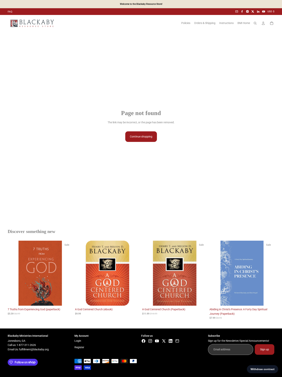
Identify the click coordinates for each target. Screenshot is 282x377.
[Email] (236, 11)
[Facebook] (242, 11)
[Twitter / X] (252, 11)
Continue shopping (141, 136)
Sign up (264, 349)
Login (77, 340)
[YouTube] (263, 11)
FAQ (10, 11)
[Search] (255, 23)
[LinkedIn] (258, 11)
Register (79, 347)
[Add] (66, 299)
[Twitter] (164, 341)
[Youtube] (157, 341)
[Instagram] (247, 11)
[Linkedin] (170, 341)
